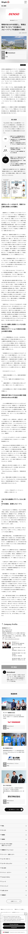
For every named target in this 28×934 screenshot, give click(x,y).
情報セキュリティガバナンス (6, 909)
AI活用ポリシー (15, 912)
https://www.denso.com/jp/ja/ (12, 639)
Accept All (14, 927)
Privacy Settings (14, 924)
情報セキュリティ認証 (19, 909)
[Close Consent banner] (26, 914)
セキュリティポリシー (5, 912)
